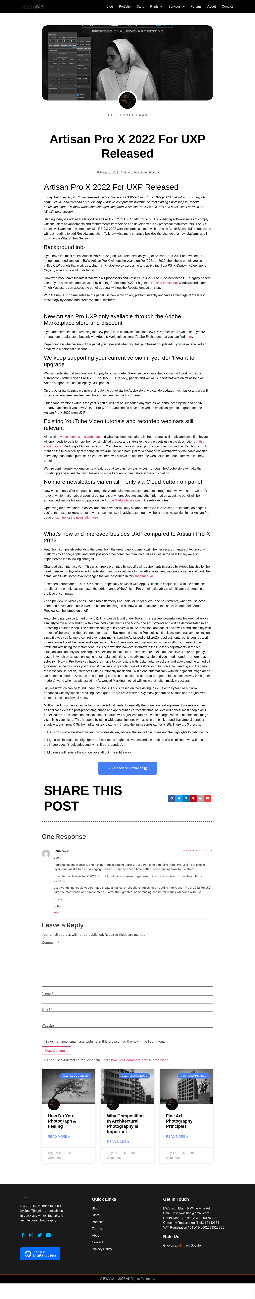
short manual (143, 576)
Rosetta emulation (164, 283)
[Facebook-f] (22, 1235)
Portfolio (125, 6)
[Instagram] (31, 1235)
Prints (154, 6)
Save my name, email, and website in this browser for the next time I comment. (105, 1041)
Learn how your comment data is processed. (135, 1060)
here (189, 336)
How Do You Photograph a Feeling (62, 1121)
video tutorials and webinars (80, 436)
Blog (109, 6)
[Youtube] (48, 1235)
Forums (196, 6)
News (144, 172)
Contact (227, 6)
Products (154, 172)
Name (47, 993)
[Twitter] (39, 1235)
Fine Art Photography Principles (179, 1121)
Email (47, 1009)
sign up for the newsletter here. (77, 517)
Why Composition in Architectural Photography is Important (125, 1123)
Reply (57, 912)
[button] (171, 798)
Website (48, 1025)
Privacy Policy (102, 1249)
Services (174, 6)
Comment (50, 942)
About (211, 6)
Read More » (59, 1136)
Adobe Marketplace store (122, 500)
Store (140, 6)
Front (137, 172)
